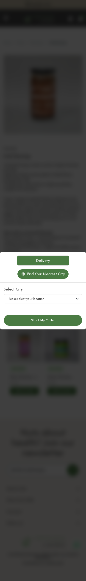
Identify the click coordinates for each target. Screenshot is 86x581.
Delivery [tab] (43, 260)
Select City (13, 289)
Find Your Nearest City (45, 274)
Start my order (43, 320)
